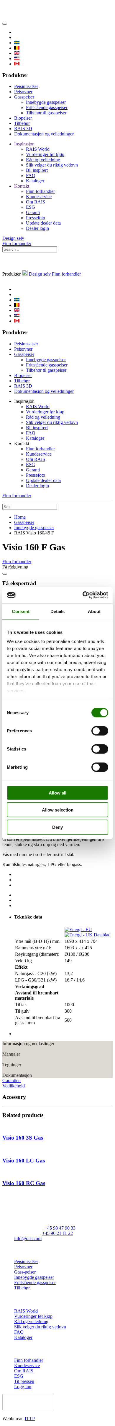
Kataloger (35, 180)
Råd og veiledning (43, 159)
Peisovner (23, 91)
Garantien (11, 1080)
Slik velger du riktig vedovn (52, 164)
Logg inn (22, 1386)
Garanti (33, 212)
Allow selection (57, 809)
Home (20, 517)
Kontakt (21, 186)
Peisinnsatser (26, 86)
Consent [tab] (20, 611)
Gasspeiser (24, 96)
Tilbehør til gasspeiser (46, 112)
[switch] (99, 730)
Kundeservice (39, 196)
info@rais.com (28, 1238)
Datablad (102, 934)
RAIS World (38, 149)
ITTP (30, 1418)
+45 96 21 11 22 (57, 1233)
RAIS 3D (23, 128)
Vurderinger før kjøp (45, 154)
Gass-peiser (25, 1271)
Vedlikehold (13, 1085)
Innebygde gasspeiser (46, 102)
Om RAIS (35, 201)
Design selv (13, 238)
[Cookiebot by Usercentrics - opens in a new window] (82, 595)
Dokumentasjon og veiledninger (44, 133)
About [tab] (94, 611)
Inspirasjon (24, 143)
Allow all (57, 792)
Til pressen (24, 1381)
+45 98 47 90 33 (60, 1227)
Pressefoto (35, 217)
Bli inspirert (37, 170)
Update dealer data (43, 222)
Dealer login (37, 228)
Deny (57, 826)
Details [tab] (57, 611)
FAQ (30, 175)
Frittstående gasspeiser (47, 107)
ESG (30, 207)
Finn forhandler (40, 191)
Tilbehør (22, 123)
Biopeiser (23, 118)
